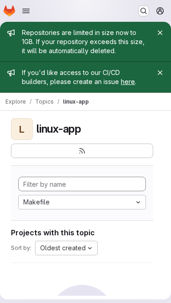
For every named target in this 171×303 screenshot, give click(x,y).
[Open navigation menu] (26, 11)
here (128, 81)
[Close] (160, 32)
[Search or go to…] (143, 10)
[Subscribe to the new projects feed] (82, 151)
